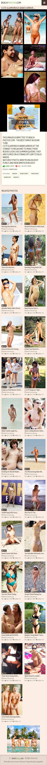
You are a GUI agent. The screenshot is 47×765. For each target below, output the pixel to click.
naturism (35, 173)
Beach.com (11, 2)
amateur (8, 177)
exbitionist (25, 173)
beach (15, 173)
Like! (7, 166)
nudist (17, 177)
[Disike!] (16, 166)
